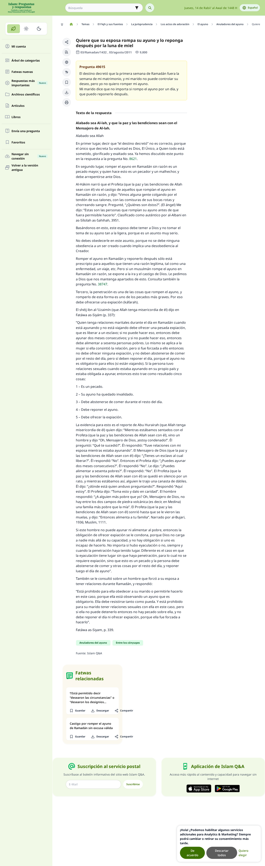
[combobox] (101, 8)
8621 (133, 158)
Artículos (18, 106)
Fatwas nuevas (22, 72)
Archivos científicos (26, 94)
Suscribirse (133, 784)
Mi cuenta (19, 46)
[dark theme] (38, 28)
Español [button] (253, 7)
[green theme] (13, 28)
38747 (102, 284)
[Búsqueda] (149, 7)
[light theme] (26, 28)
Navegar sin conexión (29, 156)
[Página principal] (71, 24)
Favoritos (18, 142)
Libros (16, 117)
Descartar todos (222, 853)
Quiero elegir (243, 853)
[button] (66, 42)
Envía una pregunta (26, 131)
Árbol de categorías (26, 60)
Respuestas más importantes (29, 83)
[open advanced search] (137, 8)
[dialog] (219, 844)
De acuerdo (192, 853)
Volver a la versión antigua (25, 167)
